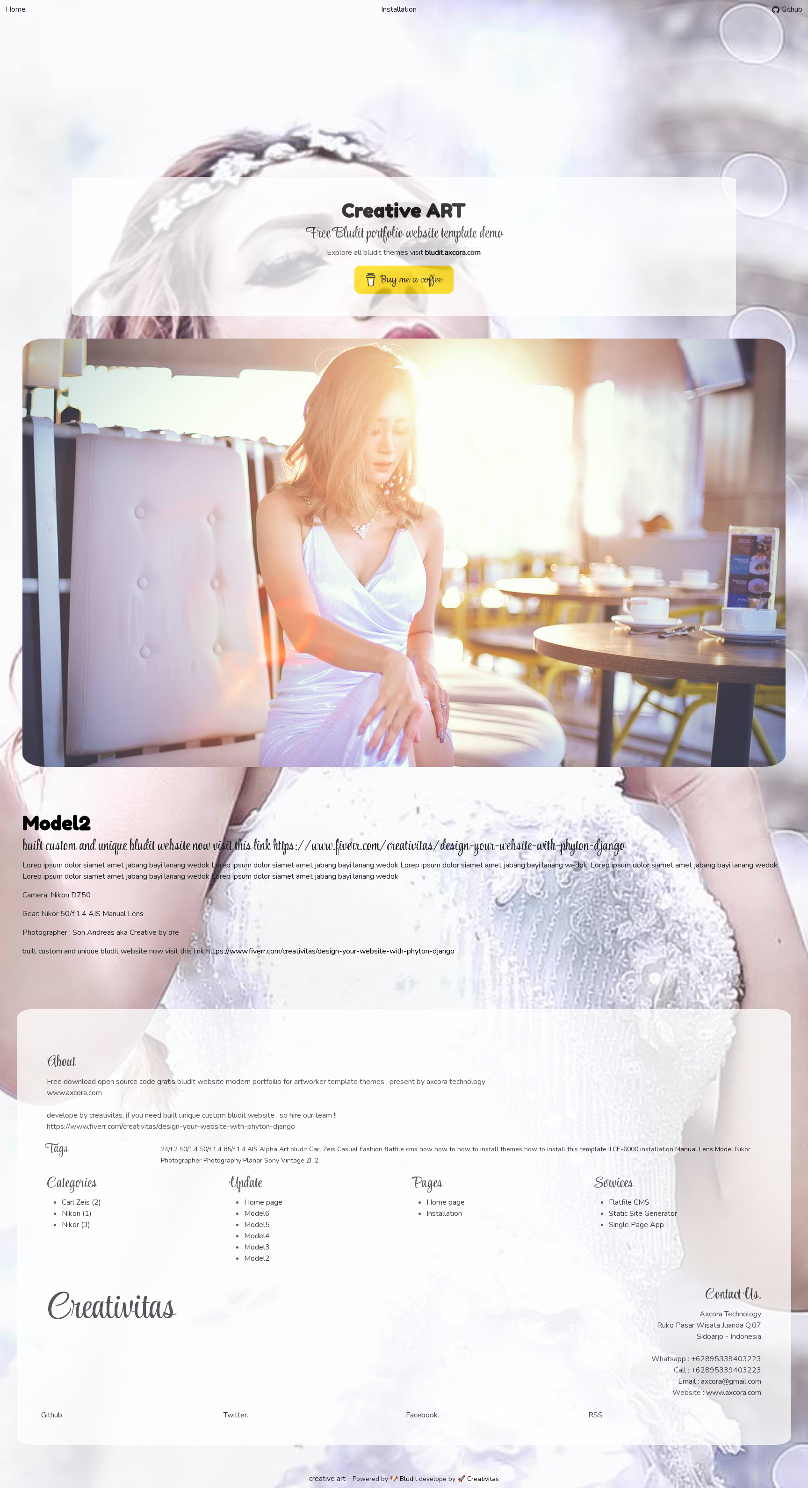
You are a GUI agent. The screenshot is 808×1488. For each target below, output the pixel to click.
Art (284, 1149)
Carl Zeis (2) (81, 1202)
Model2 (56, 823)
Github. (52, 1415)
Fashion (371, 1149)
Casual (347, 1149)
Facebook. (422, 1415)
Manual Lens (694, 1149)
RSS (595, 1415)
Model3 (257, 1247)
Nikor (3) (76, 1225)
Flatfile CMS (629, 1202)
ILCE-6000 (623, 1149)
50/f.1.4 (211, 1149)
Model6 (257, 1213)
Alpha (268, 1149)
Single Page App (636, 1225)
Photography (222, 1160)
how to (444, 1149)
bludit (298, 1149)
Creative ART (404, 210)
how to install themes (489, 1149)
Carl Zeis (322, 1149)
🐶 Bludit (403, 1478)
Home (16, 9)
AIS (252, 1149)
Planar (252, 1160)
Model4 (257, 1236)
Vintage (292, 1160)
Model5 (257, 1225)
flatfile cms (401, 1149)
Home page (263, 1202)
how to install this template (565, 1149)
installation (656, 1149)
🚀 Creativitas (478, 1478)
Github (790, 9)
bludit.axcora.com (453, 252)
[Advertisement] (404, 88)
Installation (399, 9)
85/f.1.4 (234, 1149)
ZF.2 (312, 1160)
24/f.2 (169, 1149)
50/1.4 (189, 1149)
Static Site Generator (643, 1213)
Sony (271, 1160)
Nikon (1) (77, 1213)
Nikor (742, 1149)
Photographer (181, 1160)
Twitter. (236, 1415)
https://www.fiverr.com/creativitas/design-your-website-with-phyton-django (330, 951)
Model (724, 1149)
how (426, 1149)
